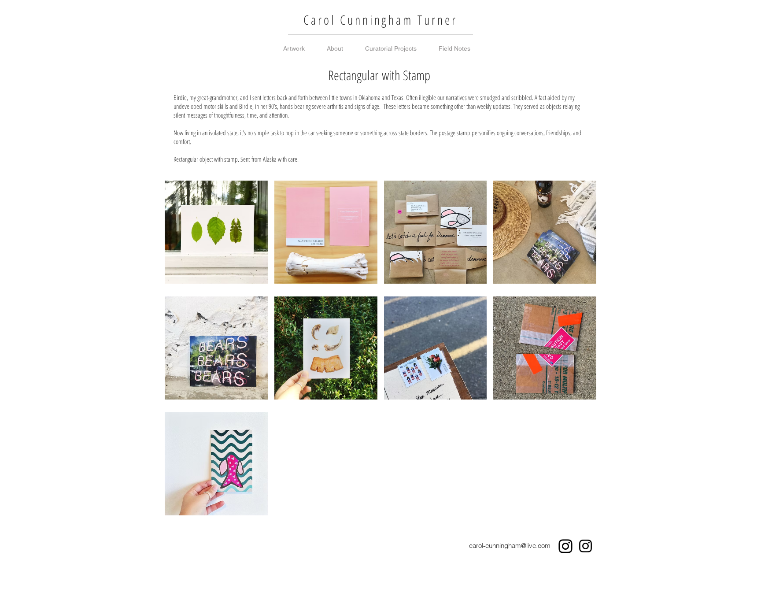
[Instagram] (565, 546)
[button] (216, 232)
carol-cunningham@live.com (509, 545)
